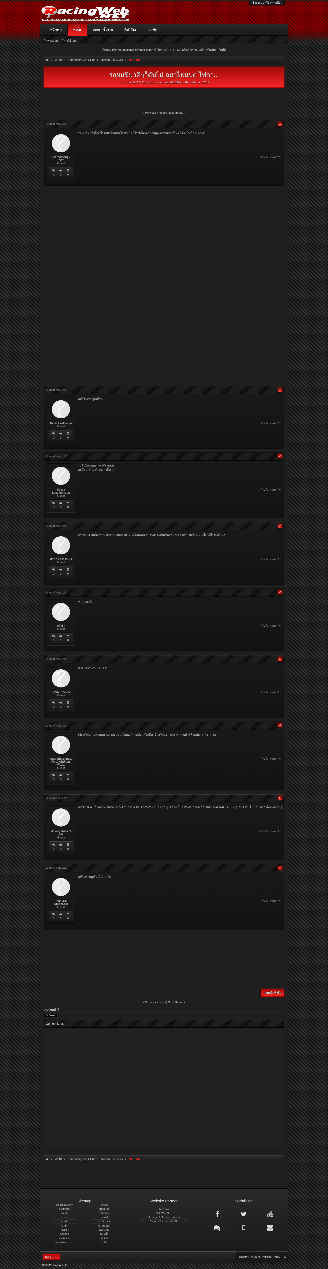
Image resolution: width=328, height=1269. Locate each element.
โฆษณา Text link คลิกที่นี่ (164, 1221)
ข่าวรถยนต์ (104, 1225)
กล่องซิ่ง (64, 1234)
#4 (280, 526)
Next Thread (175, 112)
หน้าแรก (56, 29)
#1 (280, 123)
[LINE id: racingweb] (217, 1227)
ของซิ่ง (64, 1221)
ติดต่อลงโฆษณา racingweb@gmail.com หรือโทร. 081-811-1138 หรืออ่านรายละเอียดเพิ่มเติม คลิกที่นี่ (164, 49)
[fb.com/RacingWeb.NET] (217, 1213)
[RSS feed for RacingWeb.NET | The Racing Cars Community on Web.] (285, 1252)
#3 (280, 456)
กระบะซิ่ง (104, 1229)
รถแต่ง (64, 1213)
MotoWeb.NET (164, 1213)
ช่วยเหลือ (256, 1257)
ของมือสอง (64, 1209)
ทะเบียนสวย (104, 1221)
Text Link (164, 1209)
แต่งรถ (64, 1217)
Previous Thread (155, 112)
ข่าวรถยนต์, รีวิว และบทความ (164, 1217)
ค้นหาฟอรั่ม (50, 40)
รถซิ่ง (104, 1242)
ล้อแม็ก (64, 1225)
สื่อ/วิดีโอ (130, 29)
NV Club (142, 82)
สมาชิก (152, 29)
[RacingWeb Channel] (270, 1213)
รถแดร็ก (104, 1234)
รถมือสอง (104, 1213)
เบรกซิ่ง (65, 1229)
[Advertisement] (164, 216)
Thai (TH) (50, 1257)
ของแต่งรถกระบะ (64, 1242)
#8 (280, 798)
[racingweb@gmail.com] (270, 1227)
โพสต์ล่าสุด (69, 40)
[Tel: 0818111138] (243, 1227)
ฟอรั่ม (77, 29)
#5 (280, 592)
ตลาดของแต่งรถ (64, 1204)
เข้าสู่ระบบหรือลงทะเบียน (267, 2)
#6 (280, 659)
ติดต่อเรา (244, 1257)
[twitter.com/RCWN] (243, 1213)
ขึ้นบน (277, 1257)
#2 (280, 389)
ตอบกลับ (275, 157)
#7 (280, 725)
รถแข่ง (104, 1238)
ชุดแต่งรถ (104, 1209)
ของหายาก (64, 1238)
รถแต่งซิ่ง (104, 1217)
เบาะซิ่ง (104, 1204)
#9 (280, 867)
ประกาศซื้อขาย (103, 29)
